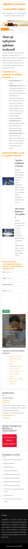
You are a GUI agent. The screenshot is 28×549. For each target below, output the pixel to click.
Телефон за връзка (7, 284)
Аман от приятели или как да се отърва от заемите (15, 373)
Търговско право (8, 495)
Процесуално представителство (12, 482)
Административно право (10, 471)
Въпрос (7, 291)
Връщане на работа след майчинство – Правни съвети (15, 358)
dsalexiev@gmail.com (9, 415)
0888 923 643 (6, 400)
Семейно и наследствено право (12, 474)
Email (7, 278)
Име (6, 272)
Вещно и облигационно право (12, 485)
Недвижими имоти (9, 467)
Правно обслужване (9, 463)
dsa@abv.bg (6, 418)
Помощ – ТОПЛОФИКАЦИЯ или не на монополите (15, 366)
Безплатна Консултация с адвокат (13, 460)
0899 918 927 (6, 403)
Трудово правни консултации (12, 478)
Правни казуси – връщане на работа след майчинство (16, 381)
